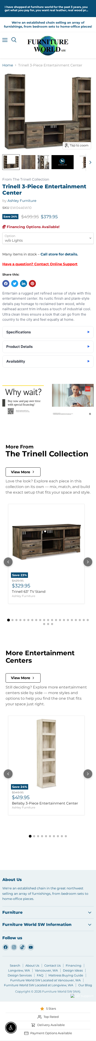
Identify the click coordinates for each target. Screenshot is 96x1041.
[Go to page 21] (88, 620)
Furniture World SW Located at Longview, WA (38, 985)
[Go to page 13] (56, 620)
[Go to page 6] (28, 620)
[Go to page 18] (76, 620)
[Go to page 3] (16, 620)
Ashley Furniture (21, 200)
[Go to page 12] (52, 620)
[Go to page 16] (68, 620)
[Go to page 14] (60, 620)
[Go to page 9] (40, 620)
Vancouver (76, 987)
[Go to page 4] (20, 620)
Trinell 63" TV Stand (28, 591)
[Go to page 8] (36, 620)
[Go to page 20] (84, 620)
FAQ (40, 975)
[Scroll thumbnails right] (89, 162)
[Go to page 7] (32, 620)
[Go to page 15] (64, 620)
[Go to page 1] (8, 620)
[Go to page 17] (72, 620)
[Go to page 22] (44, 624)
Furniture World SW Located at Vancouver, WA (45, 980)
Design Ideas (73, 970)
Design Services (20, 975)
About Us (32, 965)
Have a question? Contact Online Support (40, 264)
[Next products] (87, 561)
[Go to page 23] (48, 624)
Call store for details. (59, 254)
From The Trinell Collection (25, 180)
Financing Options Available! (32, 227)
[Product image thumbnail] (28, 162)
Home (7, 65)
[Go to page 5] (24, 620)
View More (20, 472)
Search (15, 965)
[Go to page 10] (44, 620)
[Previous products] (8, 561)
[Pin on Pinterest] (32, 283)
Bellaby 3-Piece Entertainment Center (45, 803)
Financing (73, 965)
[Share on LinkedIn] (23, 283)
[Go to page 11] (48, 620)
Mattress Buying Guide (65, 975)
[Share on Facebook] (5, 283)
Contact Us (52, 965)
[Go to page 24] (52, 624)
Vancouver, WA (46, 970)
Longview (58, 1002)
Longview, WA (19, 970)
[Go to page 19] (80, 620)
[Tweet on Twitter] (14, 283)
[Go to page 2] (12, 620)
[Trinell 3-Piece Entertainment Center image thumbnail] (11, 162)
